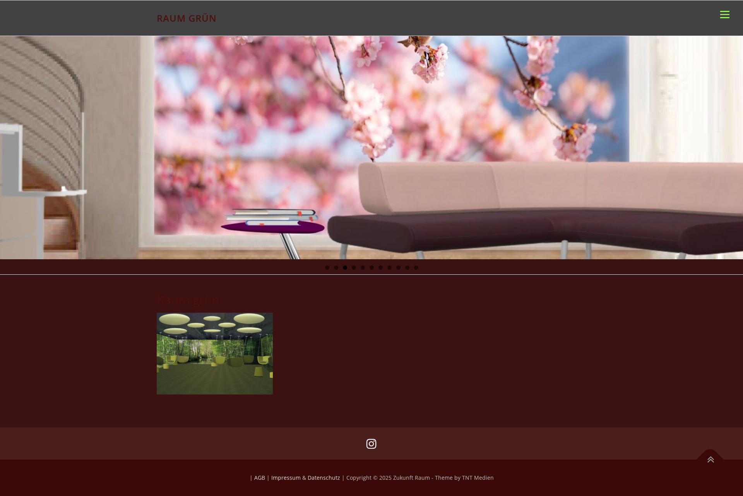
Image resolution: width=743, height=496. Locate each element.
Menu (724, 14)
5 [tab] (363, 267)
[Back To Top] (710, 460)
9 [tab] (398, 267)
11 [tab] (416, 267)
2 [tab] (336, 267)
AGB (259, 477)
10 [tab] (407, 267)
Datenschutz (324, 477)
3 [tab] (345, 267)
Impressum (286, 477)
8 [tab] (389, 267)
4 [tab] (354, 267)
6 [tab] (372, 267)
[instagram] (371, 443)
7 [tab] (380, 267)
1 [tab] (327, 267)
